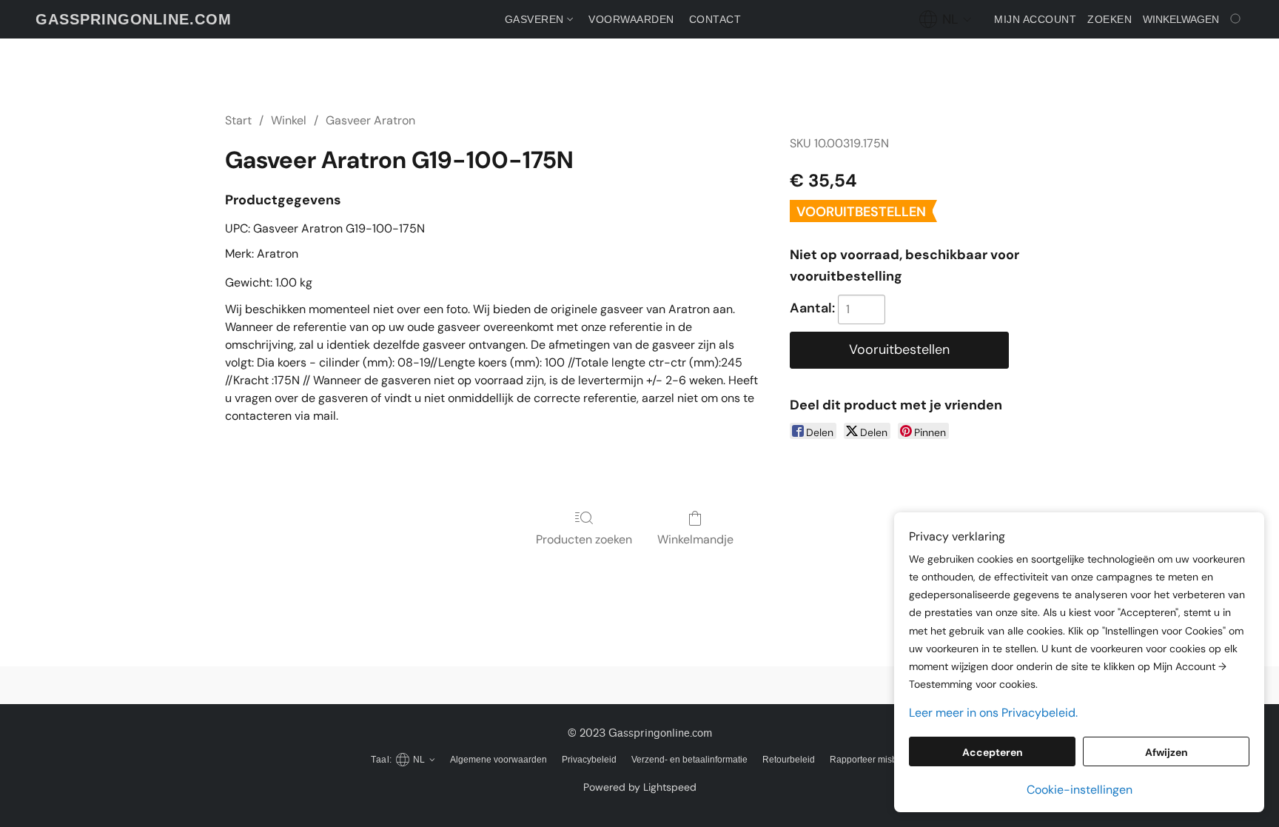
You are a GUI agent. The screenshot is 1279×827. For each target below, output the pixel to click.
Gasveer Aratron (370, 120)
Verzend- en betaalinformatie (689, 759)
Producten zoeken (584, 539)
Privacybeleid (589, 759)
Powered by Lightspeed (639, 787)
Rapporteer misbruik (871, 759)
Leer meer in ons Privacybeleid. (993, 712)
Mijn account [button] (1035, 19)
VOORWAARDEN (631, 19)
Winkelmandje (695, 539)
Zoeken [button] (1109, 19)
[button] (134, 19)
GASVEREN (536, 19)
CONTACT (715, 19)
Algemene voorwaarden (498, 759)
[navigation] (945, 19)
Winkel (288, 120)
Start (238, 120)
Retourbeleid (788, 759)
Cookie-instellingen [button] (1079, 789)
